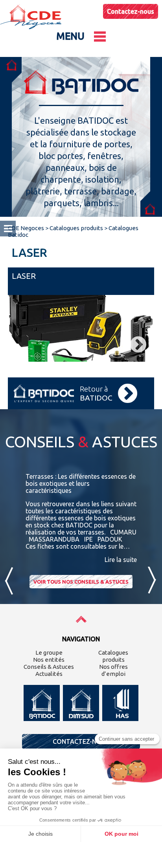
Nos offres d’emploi (113, 670)
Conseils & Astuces (49, 666)
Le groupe (49, 652)
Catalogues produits (113, 656)
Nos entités (48, 659)
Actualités (49, 673)
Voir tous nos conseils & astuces (81, 581)
